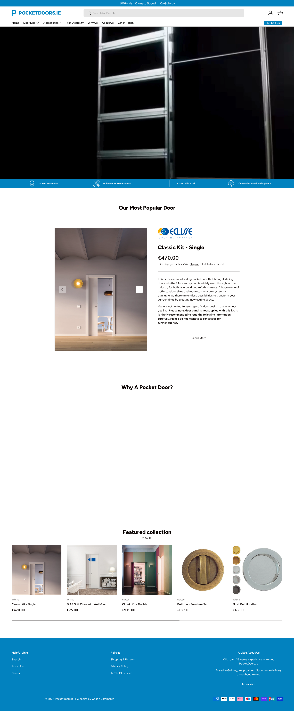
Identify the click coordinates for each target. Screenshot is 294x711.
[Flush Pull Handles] (257, 570)
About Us (108, 23)
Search (16, 659)
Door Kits (29, 23)
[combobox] (164, 13)
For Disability (75, 23)
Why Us (93, 23)
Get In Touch (126, 23)
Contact (17, 673)
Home (15, 23)
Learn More (199, 338)
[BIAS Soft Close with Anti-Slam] (92, 570)
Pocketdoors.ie (64, 698)
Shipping (194, 264)
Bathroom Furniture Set (192, 604)
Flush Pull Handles (245, 604)
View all (147, 537)
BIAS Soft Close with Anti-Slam (87, 604)
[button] (280, 13)
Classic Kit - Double (134, 604)
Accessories (51, 23)
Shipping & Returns (123, 659)
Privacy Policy (119, 666)
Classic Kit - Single (181, 247)
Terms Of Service (121, 673)
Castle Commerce (103, 698)
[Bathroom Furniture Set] (202, 570)
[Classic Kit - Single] (36, 570)
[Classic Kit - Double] (147, 570)
